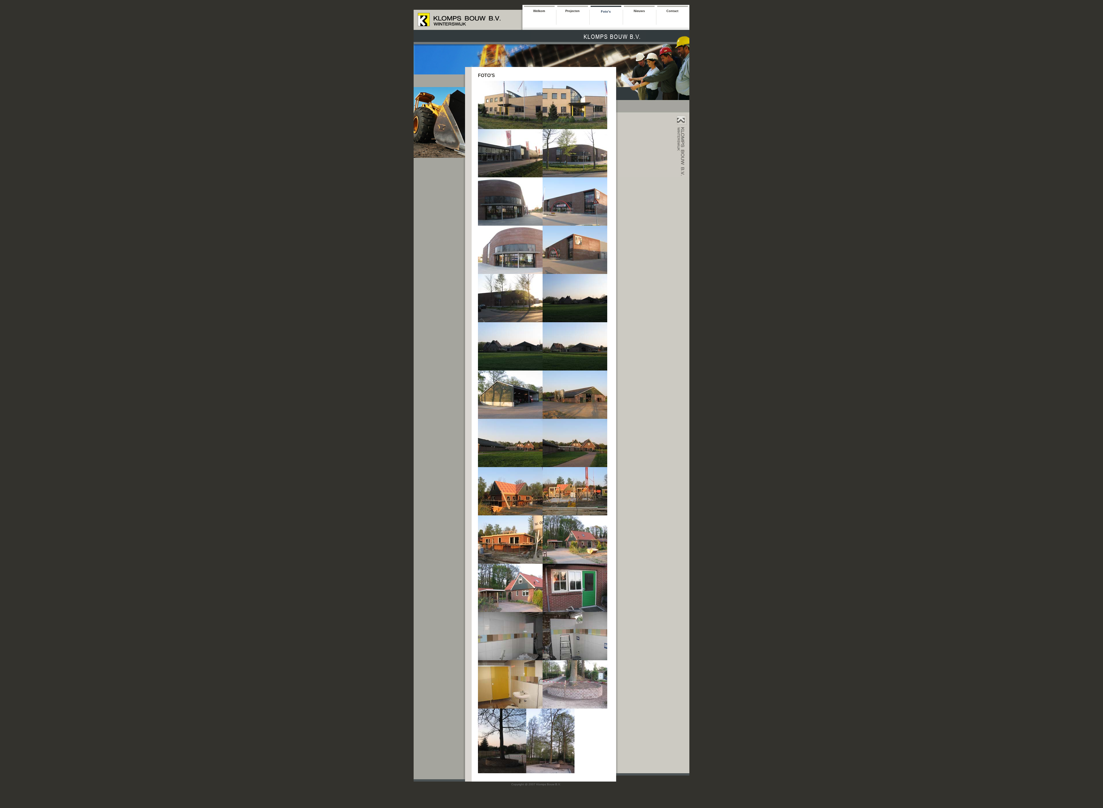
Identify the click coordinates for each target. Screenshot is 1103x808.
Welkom (539, 11)
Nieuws (639, 11)
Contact (672, 11)
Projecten (572, 11)
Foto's (606, 11)
